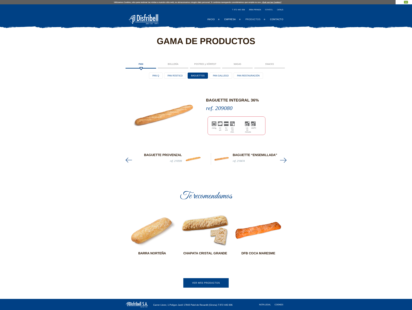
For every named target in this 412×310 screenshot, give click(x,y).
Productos (253, 19)
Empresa (230, 19)
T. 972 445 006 (238, 9)
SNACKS (269, 63)
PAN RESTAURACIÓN (248, 75)
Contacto (276, 19)
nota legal (265, 305)
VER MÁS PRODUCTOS (206, 283)
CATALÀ (280, 9)
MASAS (237, 63)
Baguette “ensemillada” (255, 155)
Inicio (211, 19)
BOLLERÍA (173, 63)
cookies (279, 305)
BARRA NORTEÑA (152, 253)
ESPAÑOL (269, 9)
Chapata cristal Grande (205, 253)
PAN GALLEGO (221, 75)
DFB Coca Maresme (258, 253)
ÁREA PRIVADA (255, 9)
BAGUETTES (198, 75)
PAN (141, 63)
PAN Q (155, 75)
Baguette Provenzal (163, 155)
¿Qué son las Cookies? (271, 2)
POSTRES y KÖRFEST (205, 63)
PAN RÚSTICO (175, 75)
